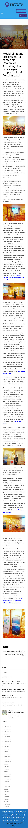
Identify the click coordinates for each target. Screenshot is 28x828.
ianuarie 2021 (7, 756)
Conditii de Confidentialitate (13, 822)
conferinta (18, 651)
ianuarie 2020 (7, 776)
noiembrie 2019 (7, 781)
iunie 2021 (6, 746)
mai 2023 (6, 734)
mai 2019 (6, 794)
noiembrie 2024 (7, 726)
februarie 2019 (7, 801)
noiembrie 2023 (7, 731)
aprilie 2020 (6, 769)
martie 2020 (6, 771)
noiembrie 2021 (7, 741)
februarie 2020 (7, 774)
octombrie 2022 (7, 736)
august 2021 (7, 744)
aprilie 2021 (6, 749)
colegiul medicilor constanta (9, 651)
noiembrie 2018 (7, 806)
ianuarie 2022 (7, 739)
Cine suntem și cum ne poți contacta (11, 681)
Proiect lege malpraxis (8, 703)
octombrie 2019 (7, 784)
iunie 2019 (6, 791)
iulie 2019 (6, 789)
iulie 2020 (6, 764)
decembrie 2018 (7, 804)
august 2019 (7, 786)
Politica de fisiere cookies (16, 823)
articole (21, 45)
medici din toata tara (11, 652)
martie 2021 (6, 751)
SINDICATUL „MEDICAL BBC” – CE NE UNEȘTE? (13, 689)
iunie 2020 (6, 766)
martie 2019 (6, 799)
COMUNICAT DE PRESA (7, 695)
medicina (18, 652)
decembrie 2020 (7, 759)
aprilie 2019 (6, 796)
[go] (24, 672)
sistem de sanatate (15, 654)
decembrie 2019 (7, 779)
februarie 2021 (7, 754)
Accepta (14, 825)
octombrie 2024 (7, 729)
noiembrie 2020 (7, 761)
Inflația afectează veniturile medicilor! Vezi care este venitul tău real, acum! (16, 712)
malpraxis (23, 651)
